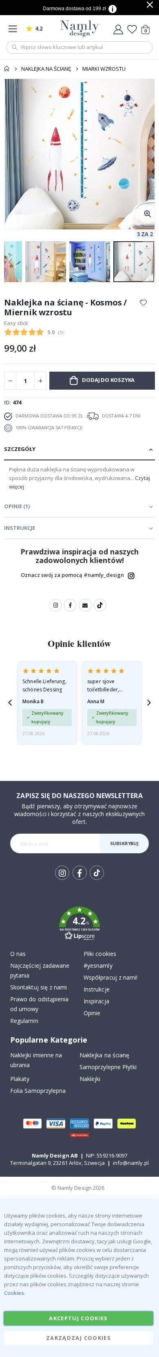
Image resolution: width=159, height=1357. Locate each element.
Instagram (131, 576)
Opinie (92, 1013)
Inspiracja (96, 1001)
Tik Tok (96, 879)
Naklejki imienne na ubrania (36, 1060)
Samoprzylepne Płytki (108, 1067)
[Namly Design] (79, 28)
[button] (147, 214)
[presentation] (10, 703)
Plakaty (19, 1079)
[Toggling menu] (14, 29)
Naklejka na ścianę (46, 68)
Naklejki (90, 1079)
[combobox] (79, 47)
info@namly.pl (131, 1162)
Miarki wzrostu (104, 68)
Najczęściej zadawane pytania (39, 970)
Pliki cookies (100, 954)
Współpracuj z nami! (110, 977)
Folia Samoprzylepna (38, 1091)
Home (7, 69)
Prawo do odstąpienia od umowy (39, 1004)
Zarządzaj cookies (78, 1337)
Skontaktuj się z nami (38, 987)
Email (85, 605)
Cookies (14, 1292)
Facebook (70, 605)
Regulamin (24, 1021)
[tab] (79, 449)
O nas (18, 954)
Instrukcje (97, 989)
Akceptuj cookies (78, 1318)
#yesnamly (98, 965)
